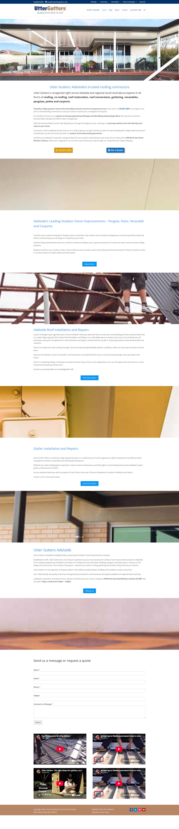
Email (37, 678)
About (117, 10)
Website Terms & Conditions (103, 809)
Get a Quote (117, 150)
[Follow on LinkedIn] (135, 809)
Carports (142, 2)
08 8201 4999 (136, 10)
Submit (38, 722)
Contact (125, 10)
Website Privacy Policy (100, 812)
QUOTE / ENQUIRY (93, 10)
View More (89, 264)
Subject (37, 696)
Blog (110, 10)
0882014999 (39, 2)
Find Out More (89, 377)
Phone (37, 687)
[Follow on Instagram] (139, 809)
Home (104, 10)
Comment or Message (43, 704)
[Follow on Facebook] (131, 809)
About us (89, 590)
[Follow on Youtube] (143, 809)
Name (37, 670)
